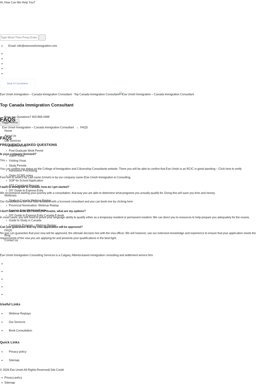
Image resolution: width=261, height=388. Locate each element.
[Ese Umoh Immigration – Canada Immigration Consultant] (156, 94)
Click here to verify (230, 168)
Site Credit (57, 369)
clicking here (125, 201)
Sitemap (14, 360)
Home (8, 130)
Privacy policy (17, 351)
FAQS (8, 230)
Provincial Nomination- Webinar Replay (34, 205)
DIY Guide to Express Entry (26, 190)
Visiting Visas (17, 160)
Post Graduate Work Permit (26, 150)
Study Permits (17, 165)
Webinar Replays (20, 313)
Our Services (12, 140)
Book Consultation (20, 330)
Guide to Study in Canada (25, 220)
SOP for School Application (26, 180)
